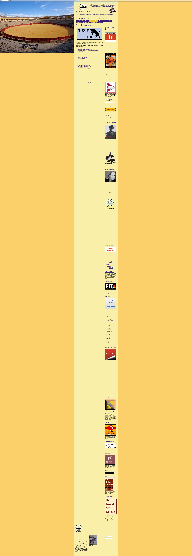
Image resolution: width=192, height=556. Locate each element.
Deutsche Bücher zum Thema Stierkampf (85, 49)
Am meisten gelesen (93, 20)
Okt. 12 (109, 325)
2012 (107, 339)
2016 (107, 334)
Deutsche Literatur (102, 20)
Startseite (78, 20)
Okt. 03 (109, 329)
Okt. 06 (109, 328)
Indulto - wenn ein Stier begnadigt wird (84, 66)
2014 (107, 337)
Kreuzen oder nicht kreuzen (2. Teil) (84, 68)
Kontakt (100, 22)
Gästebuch (79, 22)
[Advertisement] (110, 228)
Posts (106, 536)
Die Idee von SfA (94, 22)
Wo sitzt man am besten (82, 67)
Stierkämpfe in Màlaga (81, 51)
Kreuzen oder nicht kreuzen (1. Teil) (84, 65)
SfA (87, 42)
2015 (107, 335)
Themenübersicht (85, 20)
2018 (107, 316)
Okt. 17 (109, 324)
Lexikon (109, 20)
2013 (107, 338)
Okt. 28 (109, 319)
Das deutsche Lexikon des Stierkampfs (84, 48)
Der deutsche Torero (81, 72)
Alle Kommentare (108, 538)
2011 (107, 341)
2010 (107, 342)
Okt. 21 (109, 322)
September (109, 331)
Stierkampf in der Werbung (82, 57)
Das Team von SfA (86, 22)
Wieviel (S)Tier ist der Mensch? (110, 321)
